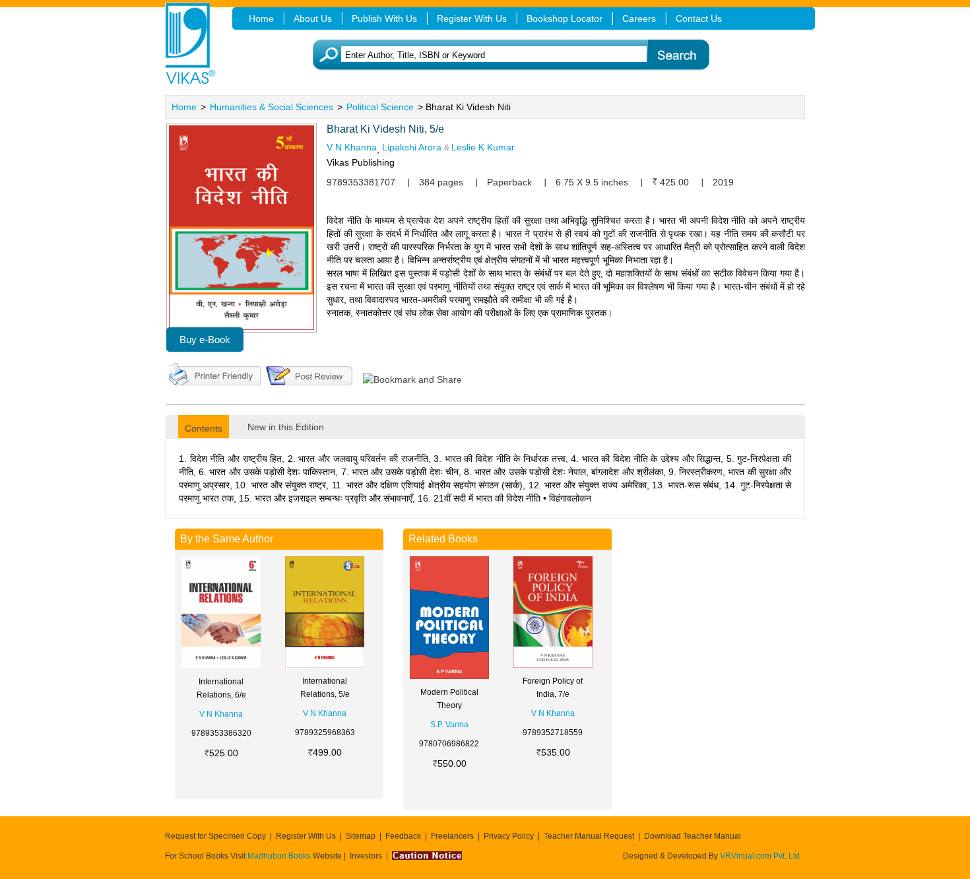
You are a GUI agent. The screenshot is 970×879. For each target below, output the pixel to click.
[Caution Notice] (427, 856)
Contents (203, 428)
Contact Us (699, 18)
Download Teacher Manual (692, 836)
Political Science (380, 107)
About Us (313, 18)
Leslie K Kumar (483, 147)
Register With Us (306, 836)
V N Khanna (352, 147)
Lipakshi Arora (411, 147)
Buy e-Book (204, 339)
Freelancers (452, 836)
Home (184, 107)
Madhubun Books (280, 856)
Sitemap (360, 836)
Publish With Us (384, 18)
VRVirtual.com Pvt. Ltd (760, 856)
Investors (366, 856)
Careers (639, 18)
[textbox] (505, 55)
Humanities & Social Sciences (271, 107)
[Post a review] (309, 373)
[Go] (678, 55)
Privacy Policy (509, 836)
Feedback (403, 836)
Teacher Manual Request (589, 836)
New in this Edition (285, 427)
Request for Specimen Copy (215, 836)
